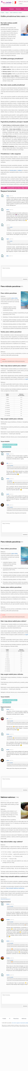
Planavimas (18, 9)
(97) (22, 286)
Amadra (8, 919)
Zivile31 (8, 904)
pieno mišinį (14, 298)
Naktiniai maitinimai (8, 797)
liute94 (7, 494)
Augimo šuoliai (7, 447)
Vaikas (7, 12)
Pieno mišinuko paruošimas (11, 286)
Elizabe (7, 478)
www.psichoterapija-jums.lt (5, 899)
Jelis (7, 463)
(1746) (17, 797)
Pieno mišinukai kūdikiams (10, 444)
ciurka (7, 760)
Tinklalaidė (11, 9)
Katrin (7, 209)
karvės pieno (13, 170)
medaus (20, 170)
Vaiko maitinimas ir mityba (16, 12)
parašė (11, 227)
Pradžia (4, 9)
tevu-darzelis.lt (6, 19)
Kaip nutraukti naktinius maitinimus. (15, 888)
